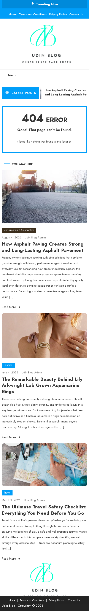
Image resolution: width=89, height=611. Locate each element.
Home (12, 14)
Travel (7, 493)
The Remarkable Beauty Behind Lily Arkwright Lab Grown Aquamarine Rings (42, 385)
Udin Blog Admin (35, 237)
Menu (12, 75)
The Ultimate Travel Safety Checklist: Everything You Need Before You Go (44, 509)
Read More (9, 307)
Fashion (8, 365)
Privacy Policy (58, 14)
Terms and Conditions (33, 14)
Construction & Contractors (19, 230)
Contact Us (76, 14)
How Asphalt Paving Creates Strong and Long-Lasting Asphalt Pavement (43, 247)
